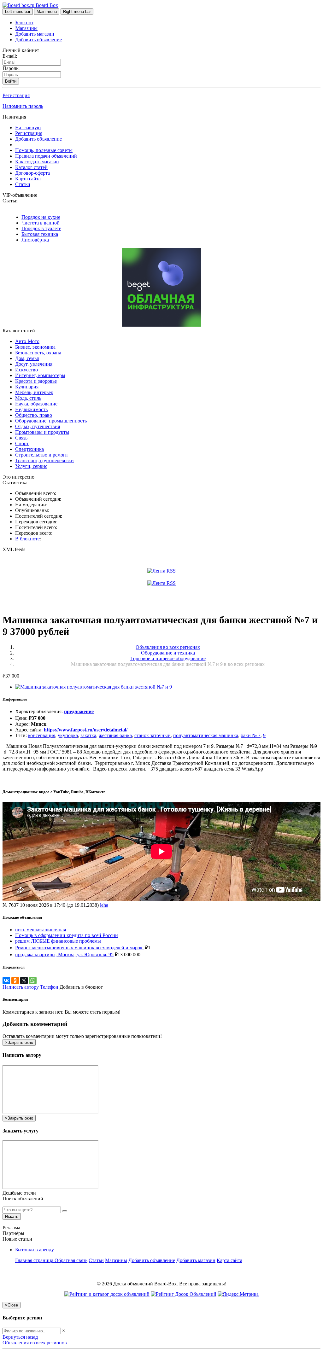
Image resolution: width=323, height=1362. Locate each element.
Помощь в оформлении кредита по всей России (66, 935)
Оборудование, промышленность (51, 420)
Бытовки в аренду (34, 1249)
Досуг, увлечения (33, 364)
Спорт (22, 443)
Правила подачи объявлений (46, 156)
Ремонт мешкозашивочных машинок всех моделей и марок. (79, 947)
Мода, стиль (28, 398)
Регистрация (16, 95)
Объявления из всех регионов (35, 1342)
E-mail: (10, 56)
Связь (21, 437)
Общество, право (33, 415)
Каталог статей (31, 167)
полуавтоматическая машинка (205, 735)
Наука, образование (36, 403)
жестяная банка (115, 735)
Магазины (26, 28)
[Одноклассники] (15, 980)
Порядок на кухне (40, 217)
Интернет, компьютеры (40, 375)
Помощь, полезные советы (44, 150)
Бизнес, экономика (35, 347)
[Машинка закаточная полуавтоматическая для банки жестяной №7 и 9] (93, 687)
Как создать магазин (37, 161)
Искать (11, 1216)
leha (104, 905)
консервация (41, 735)
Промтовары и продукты (42, 432)
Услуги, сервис (31, 466)
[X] (24, 980)
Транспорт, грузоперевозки (44, 460)
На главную (28, 127)
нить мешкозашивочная (40, 929)
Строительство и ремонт (41, 454)
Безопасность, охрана (38, 352)
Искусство (26, 369)
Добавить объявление (38, 39)
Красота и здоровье (36, 381)
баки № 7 (251, 735)
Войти (10, 81)
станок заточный (152, 735)
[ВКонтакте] (6, 980)
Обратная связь (71, 1260)
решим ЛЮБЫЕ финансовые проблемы (58, 941)
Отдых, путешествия (37, 426)
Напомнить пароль (23, 106)
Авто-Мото (27, 341)
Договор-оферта (32, 173)
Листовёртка (35, 239)
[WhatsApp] (33, 980)
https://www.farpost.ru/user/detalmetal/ (85, 729)
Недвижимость (31, 409)
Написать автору (21, 987)
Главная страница (35, 1260)
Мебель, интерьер (34, 392)
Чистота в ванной (40, 222)
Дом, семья (27, 358)
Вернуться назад (20, 1337)
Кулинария (26, 386)
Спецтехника (29, 449)
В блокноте (27, 538)
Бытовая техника (39, 234)
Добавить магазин (34, 34)
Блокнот (24, 22)
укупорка (68, 735)
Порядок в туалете (41, 228)
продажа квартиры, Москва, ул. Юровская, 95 (64, 954)
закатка (88, 735)
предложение (79, 711)
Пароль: (11, 68)
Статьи (22, 184)
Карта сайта (28, 178)
